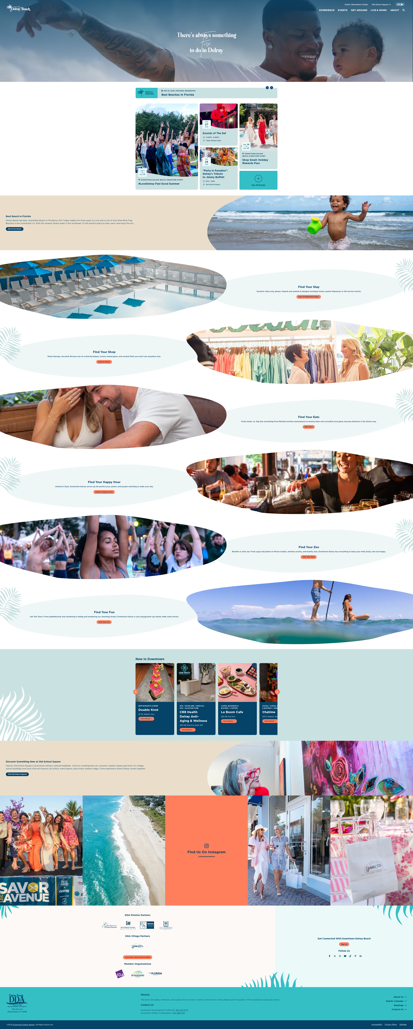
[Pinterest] (355, 956)
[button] (271, 87)
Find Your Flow (309, 557)
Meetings (399, 1005)
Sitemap (403, 1024)
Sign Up (344, 944)
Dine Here (309, 427)
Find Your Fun (104, 622)
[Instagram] (340, 956)
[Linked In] (360, 956)
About (394, 10)
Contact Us (398, 1009)
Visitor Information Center (356, 4)
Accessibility (376, 1024)
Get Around (359, 10)
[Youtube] (345, 956)
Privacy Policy (391, 1024)
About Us (399, 996)
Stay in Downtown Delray (308, 297)
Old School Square (380, 4)
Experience (326, 10)
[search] (404, 10)
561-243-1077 (182, 1010)
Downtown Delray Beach (24, 1025)
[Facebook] (329, 956)
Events (343, 10)
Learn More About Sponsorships (137, 957)
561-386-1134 (179, 1013)
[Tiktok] (350, 956)
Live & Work (379, 10)
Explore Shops (104, 362)
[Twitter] (334, 956)
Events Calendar (395, 1001)
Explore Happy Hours (104, 492)
